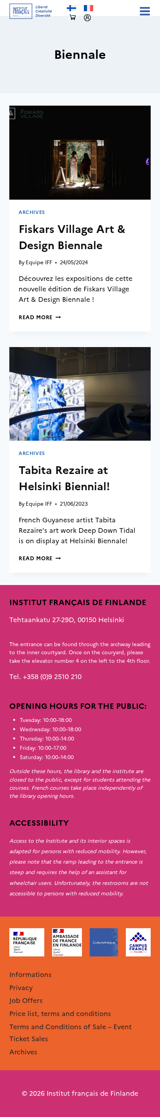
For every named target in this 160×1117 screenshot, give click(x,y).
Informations (30, 975)
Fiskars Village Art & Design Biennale (72, 237)
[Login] (87, 18)
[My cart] (72, 17)
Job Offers (26, 1001)
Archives (32, 212)
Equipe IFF (39, 262)
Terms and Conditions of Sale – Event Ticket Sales (70, 1033)
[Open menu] (143, 11)
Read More (40, 317)
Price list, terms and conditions (60, 1014)
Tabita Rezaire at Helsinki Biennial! (64, 478)
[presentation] (80, 153)
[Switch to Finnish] (71, 8)
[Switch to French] (88, 8)
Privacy (21, 988)
